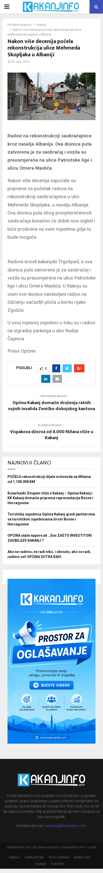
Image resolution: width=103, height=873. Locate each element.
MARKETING (82, 857)
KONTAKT (57, 864)
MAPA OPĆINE (34, 857)
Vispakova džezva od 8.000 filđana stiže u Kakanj (51, 435)
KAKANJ (14, 857)
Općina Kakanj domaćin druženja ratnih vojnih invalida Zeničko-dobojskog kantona (51, 406)
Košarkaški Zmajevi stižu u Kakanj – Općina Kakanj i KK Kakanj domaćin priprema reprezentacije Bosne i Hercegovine (50, 498)
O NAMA (40, 864)
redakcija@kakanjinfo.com (65, 826)
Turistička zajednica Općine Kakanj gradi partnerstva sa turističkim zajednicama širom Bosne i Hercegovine (51, 519)
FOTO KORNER (59, 857)
